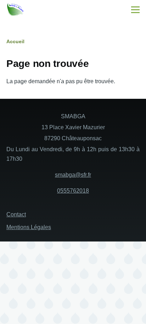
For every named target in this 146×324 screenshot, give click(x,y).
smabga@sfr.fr (73, 175)
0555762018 (73, 191)
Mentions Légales (28, 227)
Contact (16, 214)
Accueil (15, 41)
